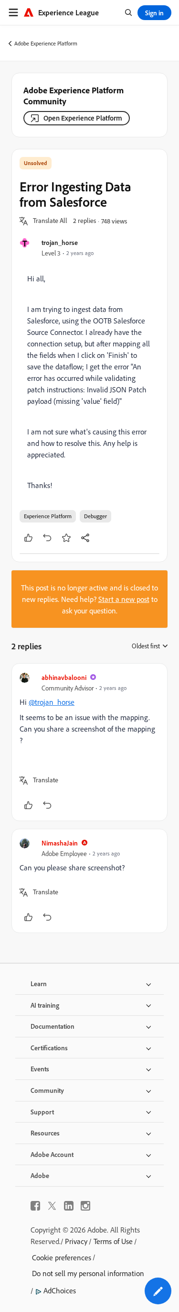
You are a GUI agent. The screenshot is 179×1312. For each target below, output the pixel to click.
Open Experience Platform (82, 117)
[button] (50, 221)
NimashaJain (60, 843)
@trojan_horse (51, 702)
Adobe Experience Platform (45, 43)
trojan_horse (60, 242)
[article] (89, 742)
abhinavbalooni (64, 677)
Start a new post (123, 599)
